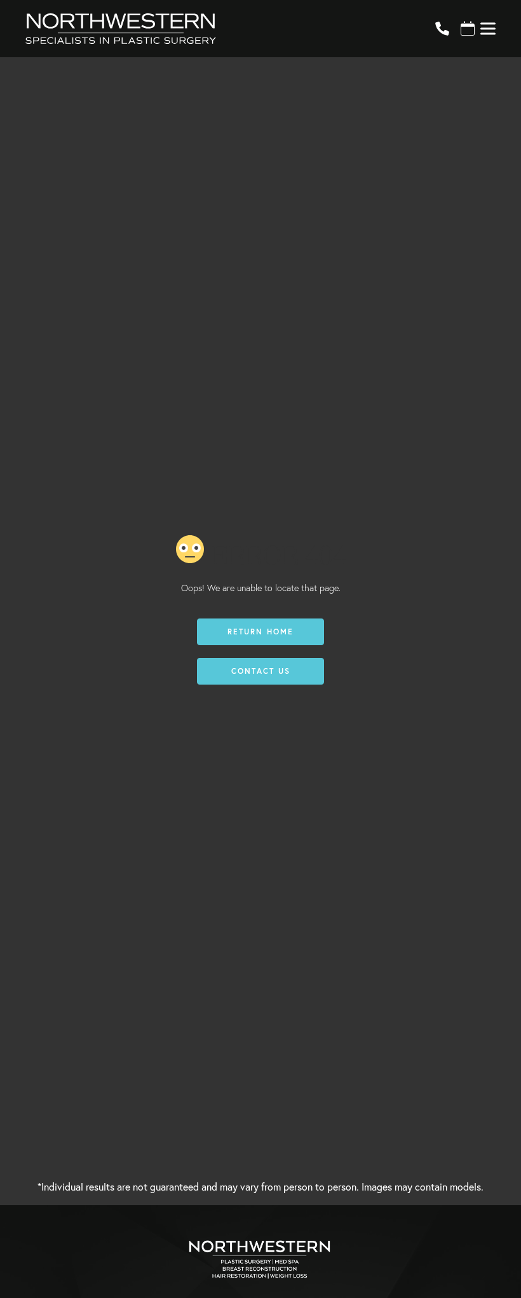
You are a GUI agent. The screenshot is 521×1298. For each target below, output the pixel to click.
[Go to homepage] (215, 28)
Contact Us (260, 671)
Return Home (260, 631)
